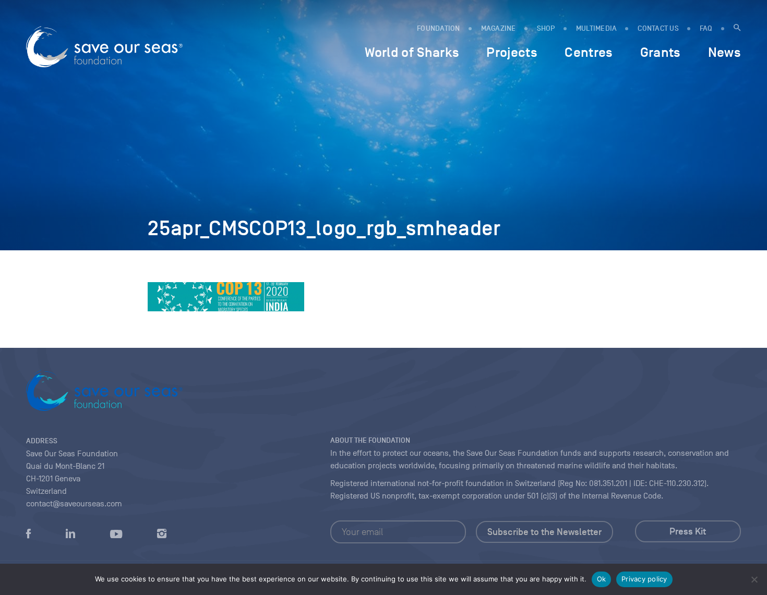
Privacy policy (644, 579)
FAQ (706, 28)
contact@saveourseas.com (74, 503)
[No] (754, 579)
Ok (601, 579)
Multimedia (596, 28)
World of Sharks (412, 52)
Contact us (658, 28)
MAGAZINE (498, 28)
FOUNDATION (438, 28)
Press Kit (687, 531)
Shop (546, 28)
